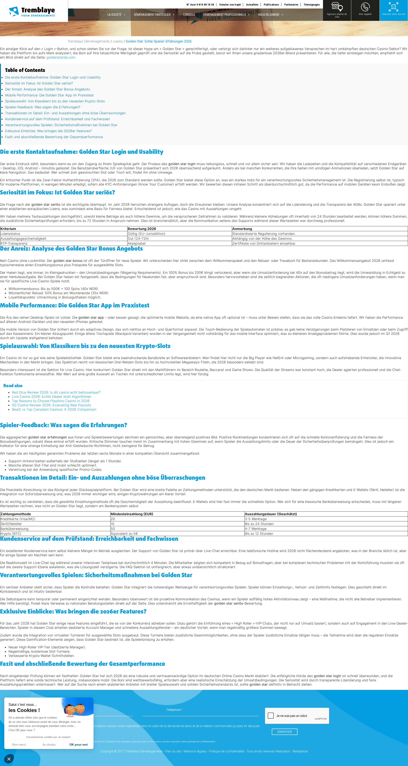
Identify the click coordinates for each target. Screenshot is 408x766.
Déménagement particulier (152, 14)
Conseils (189, 14)
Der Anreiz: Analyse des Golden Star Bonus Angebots (47, 89)
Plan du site (173, 751)
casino (118, 41)
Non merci (19, 744)
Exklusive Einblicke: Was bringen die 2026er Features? (48, 131)
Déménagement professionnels (224, 14)
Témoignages (312, 4)
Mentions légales (195, 751)
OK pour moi (78, 744)
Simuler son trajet (230, 4)
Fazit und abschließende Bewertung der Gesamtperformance (54, 137)
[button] (9, 759)
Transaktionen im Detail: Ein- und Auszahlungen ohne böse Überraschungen (65, 113)
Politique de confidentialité (226, 751)
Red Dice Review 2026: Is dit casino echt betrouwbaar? (56, 392)
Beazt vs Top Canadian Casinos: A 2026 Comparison (54, 409)
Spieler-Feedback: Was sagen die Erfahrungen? (42, 107)
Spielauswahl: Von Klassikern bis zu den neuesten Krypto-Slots (55, 101)
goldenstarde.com (61, 57)
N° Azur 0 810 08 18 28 (200, 4)
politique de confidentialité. (201, 741)
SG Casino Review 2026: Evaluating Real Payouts (51, 405)
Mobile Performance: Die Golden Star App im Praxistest (49, 95)
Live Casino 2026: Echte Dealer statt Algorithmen (51, 396)
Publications (271, 4)
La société (115, 14)
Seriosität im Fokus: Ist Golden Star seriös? (39, 83)
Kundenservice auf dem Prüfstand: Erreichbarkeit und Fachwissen (57, 119)
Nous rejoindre (268, 14)
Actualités (252, 4)
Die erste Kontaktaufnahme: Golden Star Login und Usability (53, 77)
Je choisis (48, 744)
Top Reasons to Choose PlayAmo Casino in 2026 (50, 401)
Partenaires (291, 4)
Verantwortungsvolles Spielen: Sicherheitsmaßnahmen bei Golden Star (61, 125)
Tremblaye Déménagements (89, 41)
